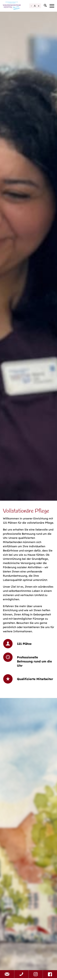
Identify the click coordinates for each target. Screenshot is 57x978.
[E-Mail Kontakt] (7, 974)
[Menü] (50, 6)
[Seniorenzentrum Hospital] (11, 6)
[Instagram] (36, 974)
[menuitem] (44, 6)
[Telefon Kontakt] (21, 974)
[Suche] (44, 6)
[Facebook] (50, 974)
